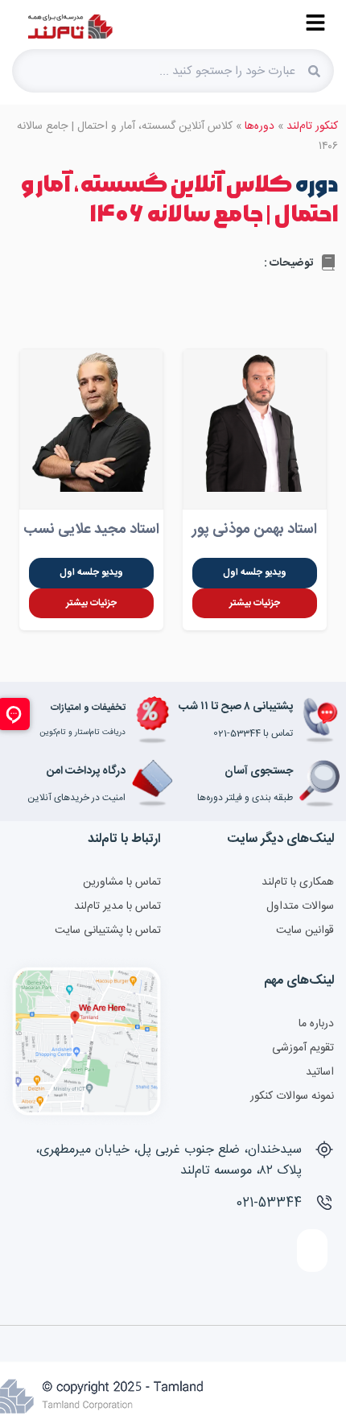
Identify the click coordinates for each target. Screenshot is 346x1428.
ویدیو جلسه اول (254, 572)
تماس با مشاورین (122, 882)
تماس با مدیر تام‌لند (117, 906)
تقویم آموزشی (303, 1048)
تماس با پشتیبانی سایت (108, 930)
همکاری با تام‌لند (298, 882)
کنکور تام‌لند (312, 126)
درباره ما (316, 1024)
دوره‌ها (259, 126)
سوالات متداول (300, 906)
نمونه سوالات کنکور (292, 1096)
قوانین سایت (305, 930)
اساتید (320, 1072)
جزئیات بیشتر (254, 603)
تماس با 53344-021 (253, 733)
